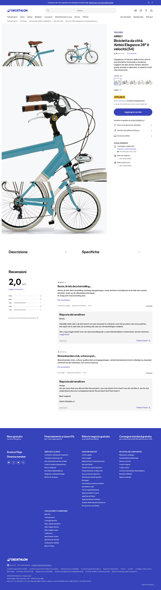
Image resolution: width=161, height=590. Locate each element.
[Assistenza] (140, 10)
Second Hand (125, 17)
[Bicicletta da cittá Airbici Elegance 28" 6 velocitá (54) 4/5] (28, 208)
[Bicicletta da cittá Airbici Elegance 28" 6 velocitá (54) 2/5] (28, 50)
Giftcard (149, 17)
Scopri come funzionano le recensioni (22, 318)
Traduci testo (142, 340)
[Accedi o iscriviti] (146, 10)
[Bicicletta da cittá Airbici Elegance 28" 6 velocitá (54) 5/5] (80, 208)
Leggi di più (64, 334)
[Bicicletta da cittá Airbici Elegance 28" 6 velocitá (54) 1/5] (80, 50)
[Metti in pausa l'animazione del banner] (148, 2)
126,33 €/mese (120, 101)
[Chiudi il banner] (152, 2)
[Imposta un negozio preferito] (135, 10)
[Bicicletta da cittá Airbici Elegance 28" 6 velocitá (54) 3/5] (54, 129)
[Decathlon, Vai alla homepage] (17, 10)
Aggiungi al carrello (133, 112)
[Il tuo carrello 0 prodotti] (151, 10)
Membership (138, 17)
